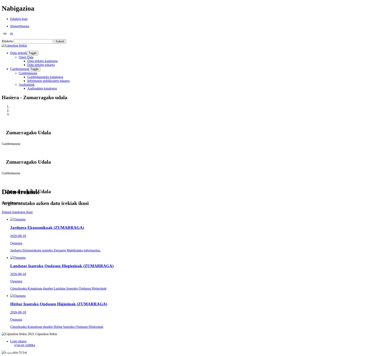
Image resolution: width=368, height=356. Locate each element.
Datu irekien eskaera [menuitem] (41, 65)
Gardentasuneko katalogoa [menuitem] (45, 77)
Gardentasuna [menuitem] (28, 73)
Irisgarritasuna (19, 26)
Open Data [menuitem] (26, 57)
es (11, 33)
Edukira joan (18, 19)
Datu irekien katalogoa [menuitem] (42, 61)
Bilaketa (7, 41)
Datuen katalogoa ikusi (17, 212)
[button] (9, 348)
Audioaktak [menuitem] (26, 84)
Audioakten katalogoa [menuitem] (42, 88)
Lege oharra (18, 341)
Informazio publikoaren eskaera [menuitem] (48, 81)
